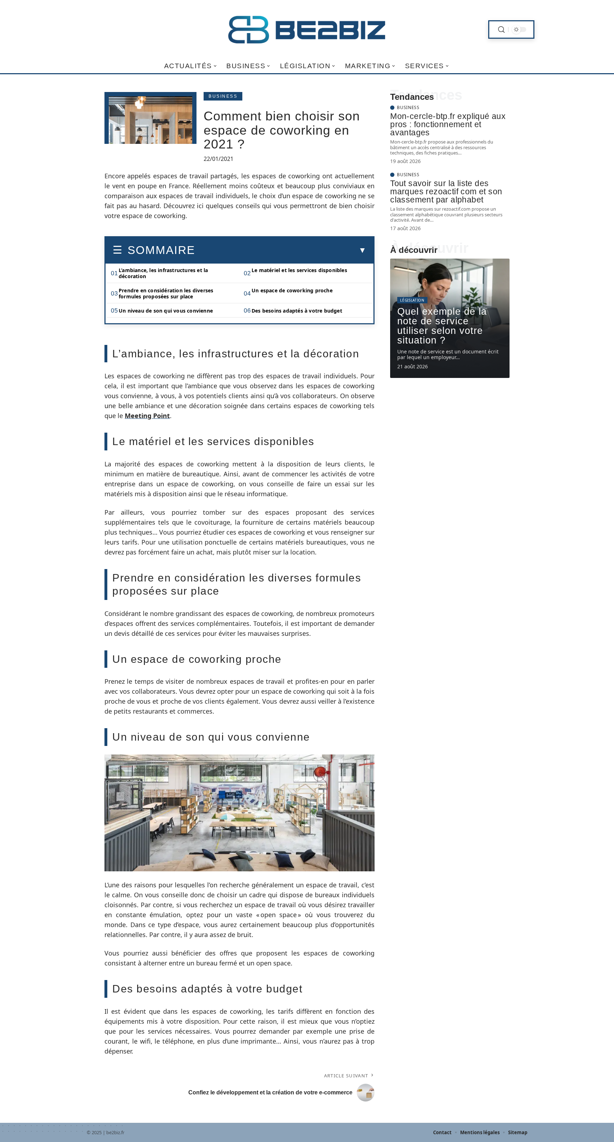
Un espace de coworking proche (292, 290)
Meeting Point (147, 415)
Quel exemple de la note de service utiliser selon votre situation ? (442, 326)
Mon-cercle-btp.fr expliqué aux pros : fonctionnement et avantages (448, 124)
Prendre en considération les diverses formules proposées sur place (166, 293)
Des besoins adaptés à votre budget (297, 310)
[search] (501, 29)
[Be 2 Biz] (307, 29)
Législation (412, 300)
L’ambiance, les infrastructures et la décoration (163, 273)
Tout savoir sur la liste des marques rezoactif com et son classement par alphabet (446, 191)
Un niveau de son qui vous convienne (166, 310)
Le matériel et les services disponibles (299, 270)
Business (223, 96)
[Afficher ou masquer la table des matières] (280, 250)
